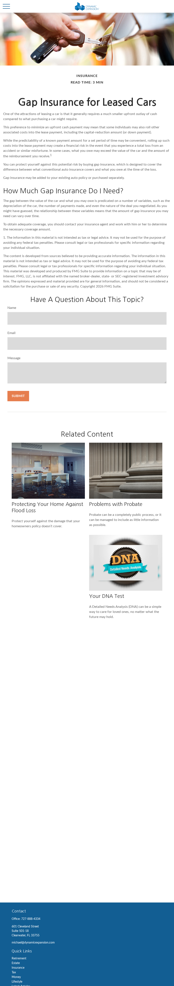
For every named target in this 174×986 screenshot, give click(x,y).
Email (11, 333)
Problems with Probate (115, 504)
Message (13, 358)
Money (16, 977)
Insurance (18, 967)
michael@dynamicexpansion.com (33, 942)
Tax (14, 972)
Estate (16, 963)
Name (11, 307)
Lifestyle (17, 981)
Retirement (19, 958)
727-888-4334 (30, 919)
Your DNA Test (106, 595)
